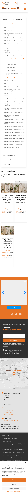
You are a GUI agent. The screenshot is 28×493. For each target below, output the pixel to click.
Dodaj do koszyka (7, 218)
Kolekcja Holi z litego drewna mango (13, 55)
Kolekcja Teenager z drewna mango (13, 144)
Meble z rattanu (8, 151)
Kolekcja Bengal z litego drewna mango (14, 141)
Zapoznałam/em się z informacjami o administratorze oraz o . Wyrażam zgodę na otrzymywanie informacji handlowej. (12, 351)
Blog (11, 449)
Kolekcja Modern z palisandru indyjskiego (11, 44)
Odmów (14, 484)
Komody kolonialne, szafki (12, 61)
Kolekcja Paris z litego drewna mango (13, 126)
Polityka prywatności (18, 491)
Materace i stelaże (8, 160)
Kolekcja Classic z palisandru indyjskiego (14, 40)
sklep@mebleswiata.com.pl (11, 420)
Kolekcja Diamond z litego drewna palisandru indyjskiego (12, 90)
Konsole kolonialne (11, 64)
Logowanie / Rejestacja (19, 449)
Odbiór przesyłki (21, 444)
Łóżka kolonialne (10, 67)
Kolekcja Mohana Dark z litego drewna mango (13, 123)
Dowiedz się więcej (7, 262)
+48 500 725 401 (8, 412)
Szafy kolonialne (11, 77)
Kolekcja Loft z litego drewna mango (13, 30)
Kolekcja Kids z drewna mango (11, 147)
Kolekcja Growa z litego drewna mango (14, 138)
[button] (25, 462)
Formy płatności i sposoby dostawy (9, 444)
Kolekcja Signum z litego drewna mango (14, 135)
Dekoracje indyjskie (9, 155)
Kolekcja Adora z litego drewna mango (13, 101)
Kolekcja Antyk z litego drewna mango (13, 81)
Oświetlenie (6, 164)
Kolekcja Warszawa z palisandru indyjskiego (12, 51)
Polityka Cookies (9, 491)
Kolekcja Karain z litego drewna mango (13, 112)
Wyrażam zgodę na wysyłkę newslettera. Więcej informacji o (13, 345)
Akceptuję (14, 480)
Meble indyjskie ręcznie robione (12, 19)
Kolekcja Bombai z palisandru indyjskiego (14, 86)
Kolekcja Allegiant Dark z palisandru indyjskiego (13, 108)
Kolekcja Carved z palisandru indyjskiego (14, 83)
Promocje (20, 458)
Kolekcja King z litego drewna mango (14, 58)
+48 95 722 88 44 (8, 414)
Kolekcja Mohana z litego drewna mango (14, 119)
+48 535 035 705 (8, 410)
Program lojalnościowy (7, 441)
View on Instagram (15, 307)
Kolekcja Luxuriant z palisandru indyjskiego (11, 115)
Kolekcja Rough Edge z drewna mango (14, 132)
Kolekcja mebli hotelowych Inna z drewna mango (14, 94)
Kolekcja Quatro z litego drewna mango (14, 129)
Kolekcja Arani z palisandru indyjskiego (13, 38)
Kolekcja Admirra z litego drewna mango (14, 98)
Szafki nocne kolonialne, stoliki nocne (14, 74)
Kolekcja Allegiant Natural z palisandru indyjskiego (13, 104)
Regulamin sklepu (5, 435)
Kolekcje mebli (8, 24)
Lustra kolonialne (10, 70)
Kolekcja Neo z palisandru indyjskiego (13, 48)
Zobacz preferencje (14, 488)
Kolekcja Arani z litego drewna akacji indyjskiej (13, 34)
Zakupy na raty (5, 446)
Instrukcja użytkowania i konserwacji (9, 438)
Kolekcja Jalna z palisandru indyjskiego (13, 27)
